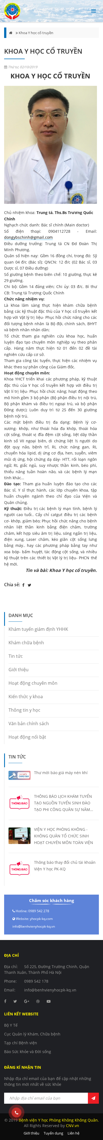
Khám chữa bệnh (26, 643)
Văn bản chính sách (29, 723)
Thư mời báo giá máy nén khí (61, 772)
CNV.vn (72, 1125)
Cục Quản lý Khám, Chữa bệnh (32, 1034)
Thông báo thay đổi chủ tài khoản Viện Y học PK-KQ (65, 866)
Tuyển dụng (53, 1133)
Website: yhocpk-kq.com (34, 918)
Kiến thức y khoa (26, 697)
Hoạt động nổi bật (27, 737)
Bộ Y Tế (11, 1025)
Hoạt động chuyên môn (33, 683)
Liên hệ (73, 1133)
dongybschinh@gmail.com (28, 237)
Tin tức (16, 656)
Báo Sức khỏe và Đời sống (27, 1051)
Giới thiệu (19, 670)
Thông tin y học (24, 710)
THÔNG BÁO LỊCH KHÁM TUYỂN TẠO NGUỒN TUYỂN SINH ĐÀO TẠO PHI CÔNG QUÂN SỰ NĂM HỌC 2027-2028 (63, 803)
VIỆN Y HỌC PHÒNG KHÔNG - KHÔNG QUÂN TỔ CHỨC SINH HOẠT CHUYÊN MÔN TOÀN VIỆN (63, 836)
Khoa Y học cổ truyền (36, 32)
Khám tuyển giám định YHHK (38, 629)
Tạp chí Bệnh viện (20, 1042)
